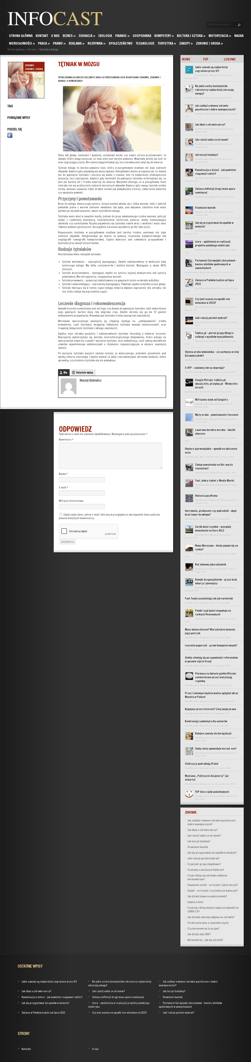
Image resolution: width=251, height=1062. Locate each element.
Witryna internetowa (71, 501)
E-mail (63, 487)
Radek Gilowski (217, 113)
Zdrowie (31, 49)
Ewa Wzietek (215, 437)
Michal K (214, 196)
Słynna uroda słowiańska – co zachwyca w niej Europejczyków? (212, 354)
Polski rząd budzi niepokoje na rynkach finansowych (213, 612)
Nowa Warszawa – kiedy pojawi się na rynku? (216, 547)
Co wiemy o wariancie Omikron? (205, 870)
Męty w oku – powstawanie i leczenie (216, 415)
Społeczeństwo (121, 43)
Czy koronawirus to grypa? (203, 929)
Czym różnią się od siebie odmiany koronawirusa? (207, 877)
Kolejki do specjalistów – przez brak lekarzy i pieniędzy (216, 581)
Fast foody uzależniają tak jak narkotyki (209, 598)
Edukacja (87, 35)
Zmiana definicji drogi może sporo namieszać (215, 191)
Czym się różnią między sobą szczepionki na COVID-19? (213, 909)
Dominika (204, 602)
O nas (55, 35)
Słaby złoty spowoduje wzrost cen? (215, 749)
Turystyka (167, 43)
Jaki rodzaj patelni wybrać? (211, 318)
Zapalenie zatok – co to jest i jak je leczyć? (212, 885)
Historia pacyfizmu (206, 496)
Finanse (122, 35)
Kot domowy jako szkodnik (210, 564)
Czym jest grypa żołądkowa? (204, 864)
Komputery (164, 35)
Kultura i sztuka (191, 35)
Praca (44, 43)
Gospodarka (142, 35)
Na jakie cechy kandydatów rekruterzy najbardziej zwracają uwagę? (214, 89)
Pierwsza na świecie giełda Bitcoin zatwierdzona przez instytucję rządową (215, 677)
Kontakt (42, 35)
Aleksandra (205, 359)
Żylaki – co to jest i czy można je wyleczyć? (212, 891)
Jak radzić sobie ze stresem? (211, 140)
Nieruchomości (22, 43)
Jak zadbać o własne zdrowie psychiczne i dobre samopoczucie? (215, 107)
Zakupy (186, 43)
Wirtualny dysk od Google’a (211, 400)
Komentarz (66, 439)
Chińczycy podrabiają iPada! (201, 764)
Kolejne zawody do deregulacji (213, 733)
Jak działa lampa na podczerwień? (207, 896)
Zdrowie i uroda (209, 43)
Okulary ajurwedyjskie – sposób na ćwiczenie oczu (211, 450)
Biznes (69, 35)
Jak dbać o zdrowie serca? (210, 125)
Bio (65, 372)
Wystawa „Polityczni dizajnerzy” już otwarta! (207, 778)
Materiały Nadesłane (219, 568)
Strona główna (21, 35)
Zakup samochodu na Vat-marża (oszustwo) (214, 466)
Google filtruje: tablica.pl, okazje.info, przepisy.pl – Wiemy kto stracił (216, 383)
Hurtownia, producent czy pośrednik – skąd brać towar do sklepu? (210, 513)
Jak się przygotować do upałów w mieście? (214, 225)
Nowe (186, 59)
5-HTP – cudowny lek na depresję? (205, 368)
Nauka (239, 35)
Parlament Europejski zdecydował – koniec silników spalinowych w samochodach (216, 264)
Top (205, 59)
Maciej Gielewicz (85, 77)
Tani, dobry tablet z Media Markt (214, 481)
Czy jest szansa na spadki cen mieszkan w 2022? (212, 301)
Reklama (77, 43)
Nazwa (63, 474)
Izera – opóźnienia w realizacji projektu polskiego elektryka (212, 243)
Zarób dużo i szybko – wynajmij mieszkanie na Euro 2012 (213, 528)
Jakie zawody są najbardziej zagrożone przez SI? (211, 69)
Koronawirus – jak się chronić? (205, 940)
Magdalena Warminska (220, 419)
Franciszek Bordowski (219, 307)
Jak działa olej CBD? (199, 934)
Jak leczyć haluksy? (206, 155)
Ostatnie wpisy (84, 372)
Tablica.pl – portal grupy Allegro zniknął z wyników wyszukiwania (214, 335)
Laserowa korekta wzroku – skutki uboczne (215, 432)
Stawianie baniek (205, 208)
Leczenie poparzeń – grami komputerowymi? (211, 645)
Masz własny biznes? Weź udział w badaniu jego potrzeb (210, 631)
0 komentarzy (75, 81)
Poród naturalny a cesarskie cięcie (208, 923)
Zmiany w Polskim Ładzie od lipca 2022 (214, 282)
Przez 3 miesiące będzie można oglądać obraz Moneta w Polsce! (211, 695)
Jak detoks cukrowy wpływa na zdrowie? (211, 917)
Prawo (59, 43)
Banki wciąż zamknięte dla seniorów (206, 721)
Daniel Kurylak (207, 97)
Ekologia (105, 35)
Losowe (230, 59)
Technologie (145, 43)
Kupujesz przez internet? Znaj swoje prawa (210, 709)
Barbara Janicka (217, 128)
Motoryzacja (220, 35)
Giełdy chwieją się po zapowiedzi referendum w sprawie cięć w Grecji (211, 659)
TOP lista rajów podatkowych (212, 792)
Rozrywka (96, 43)
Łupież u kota (195, 902)
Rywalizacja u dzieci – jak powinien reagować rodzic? (215, 172)
